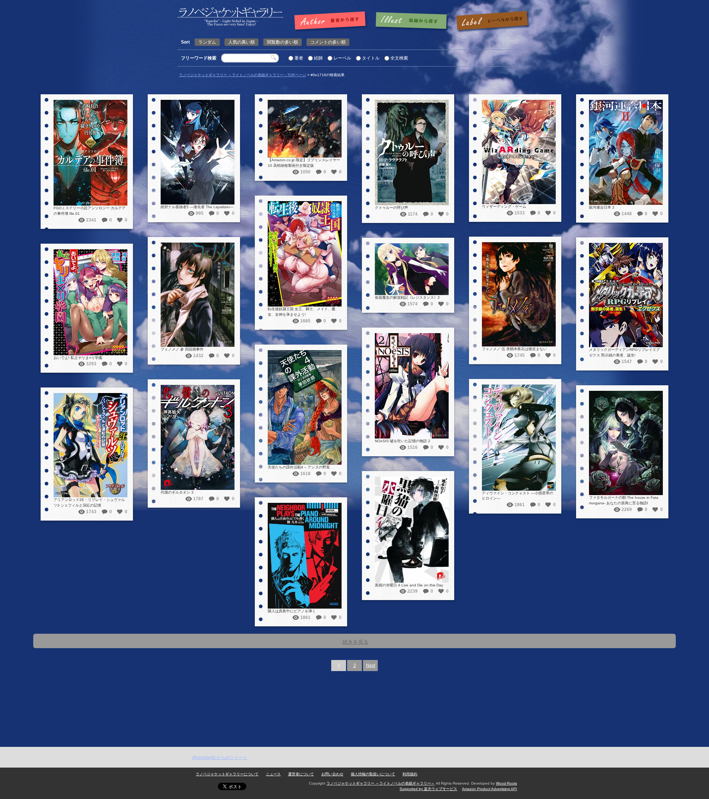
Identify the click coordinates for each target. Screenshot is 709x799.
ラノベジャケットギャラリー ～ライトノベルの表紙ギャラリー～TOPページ (242, 75)
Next (370, 665)
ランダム (207, 42)
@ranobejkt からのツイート (219, 757)
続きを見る (356, 642)
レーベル (342, 58)
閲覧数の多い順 (282, 42)
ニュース (273, 774)
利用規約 (410, 774)
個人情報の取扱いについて (373, 774)
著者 (298, 58)
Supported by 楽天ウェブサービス (428, 789)
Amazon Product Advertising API (489, 789)
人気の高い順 (241, 42)
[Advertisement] (354, 691)
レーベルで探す (492, 21)
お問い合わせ (332, 774)
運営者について (301, 774)
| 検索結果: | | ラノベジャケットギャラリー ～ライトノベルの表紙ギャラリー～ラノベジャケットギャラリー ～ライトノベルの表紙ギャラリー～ (230, 16)
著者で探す (331, 21)
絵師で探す (411, 21)
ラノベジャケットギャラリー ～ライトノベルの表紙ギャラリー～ (380, 783)
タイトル (371, 58)
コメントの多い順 (328, 42)
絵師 (318, 58)
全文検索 (399, 58)
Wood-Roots (506, 783)
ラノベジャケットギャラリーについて (227, 774)
